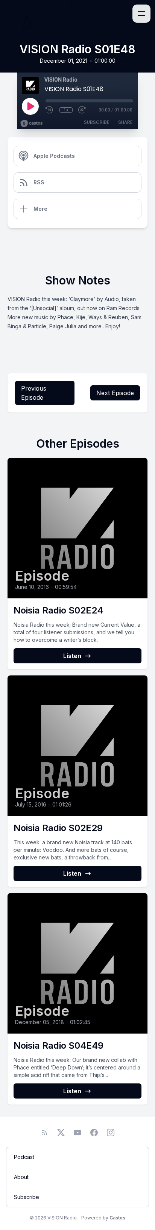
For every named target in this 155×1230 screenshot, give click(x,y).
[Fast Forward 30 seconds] (82, 110)
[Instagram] (110, 1132)
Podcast (24, 1157)
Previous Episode (33, 393)
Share (125, 122)
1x (66, 110)
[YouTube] (77, 1132)
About (21, 1177)
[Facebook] (94, 1132)
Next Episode (115, 393)
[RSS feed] (44, 1132)
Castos (117, 1218)
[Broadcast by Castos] (31, 123)
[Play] (30, 106)
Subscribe (96, 122)
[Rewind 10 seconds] (50, 110)
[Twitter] (61, 1132)
